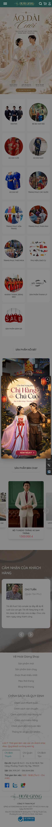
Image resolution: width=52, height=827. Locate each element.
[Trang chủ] (24, 3)
